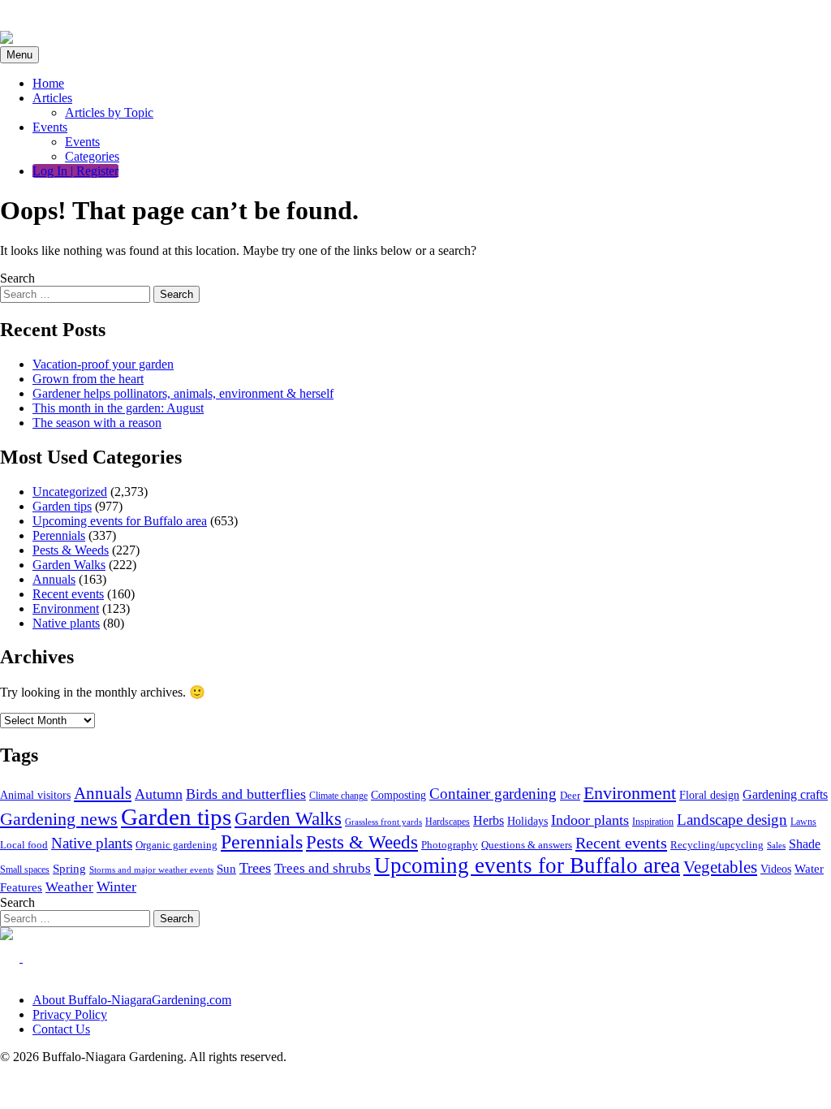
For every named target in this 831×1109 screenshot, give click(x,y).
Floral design (709, 794)
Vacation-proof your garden (103, 364)
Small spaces (25, 869)
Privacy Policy (69, 1014)
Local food (24, 845)
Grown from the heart (88, 379)
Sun (226, 868)
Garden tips (62, 506)
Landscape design (732, 819)
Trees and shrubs (322, 868)
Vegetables (720, 867)
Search (17, 278)
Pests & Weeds (70, 550)
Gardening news (59, 819)
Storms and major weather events (151, 869)
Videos (775, 869)
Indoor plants (590, 820)
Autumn (159, 794)
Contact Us (61, 1029)
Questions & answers (526, 845)
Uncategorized (69, 491)
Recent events (68, 594)
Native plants (66, 623)
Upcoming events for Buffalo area (119, 521)
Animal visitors (35, 794)
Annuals (53, 579)
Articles (52, 98)
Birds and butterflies (246, 794)
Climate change (338, 796)
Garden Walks (68, 565)
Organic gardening (176, 845)
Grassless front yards (383, 822)
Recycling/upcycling (717, 845)
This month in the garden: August (118, 408)
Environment (65, 608)
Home (48, 83)
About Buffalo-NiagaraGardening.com (131, 1000)
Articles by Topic (109, 112)
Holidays (527, 820)
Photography (449, 845)
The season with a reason (96, 422)
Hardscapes (447, 822)
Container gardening (493, 793)
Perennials (58, 535)
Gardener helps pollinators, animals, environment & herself (183, 393)
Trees (255, 868)
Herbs (488, 820)
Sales (776, 845)
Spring (69, 868)
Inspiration (653, 822)
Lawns (803, 821)
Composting (398, 795)
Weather (69, 887)
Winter (116, 886)
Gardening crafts (785, 794)
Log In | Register (75, 171)
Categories (92, 156)
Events (49, 127)
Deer (570, 795)
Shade (804, 844)
